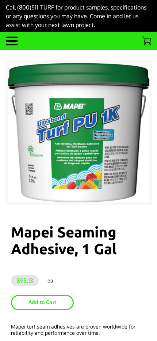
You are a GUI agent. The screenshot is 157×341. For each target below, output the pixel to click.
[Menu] (12, 41)
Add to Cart (42, 302)
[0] (146, 41)
